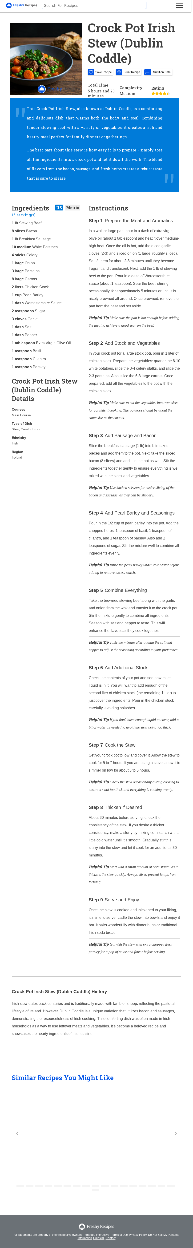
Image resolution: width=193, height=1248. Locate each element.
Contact (111, 1238)
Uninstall (99, 1238)
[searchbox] (94, 5)
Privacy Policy (138, 1234)
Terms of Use (119, 1234)
